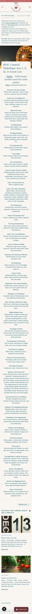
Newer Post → (24, 504)
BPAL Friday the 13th (9, 538)
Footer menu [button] (6, 603)
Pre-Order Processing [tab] (7, 15)
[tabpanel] (16, 32)
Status (8, 85)
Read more (4, 549)
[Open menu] (4, 7)
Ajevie (5, 611)
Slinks (9, 76)
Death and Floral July (9, 578)
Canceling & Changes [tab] (23, 15)
